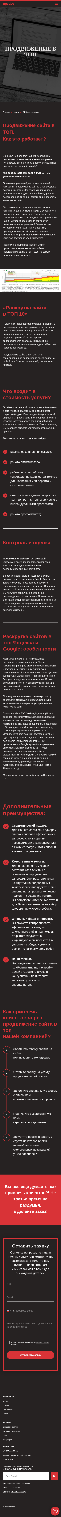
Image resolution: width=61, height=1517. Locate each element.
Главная (6, 1079)
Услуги (16, 1079)
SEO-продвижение (31, 1079)
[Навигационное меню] (56, 4)
